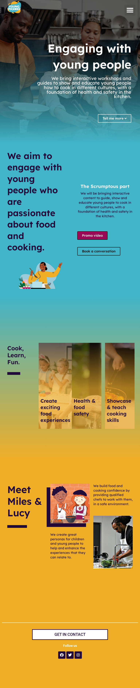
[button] (130, 10)
